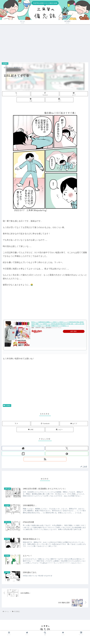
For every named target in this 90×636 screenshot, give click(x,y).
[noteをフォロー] (23, 453)
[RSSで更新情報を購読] (45, 459)
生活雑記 (8, 405)
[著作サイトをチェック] (23, 448)
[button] (59, 99)
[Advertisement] (45, 42)
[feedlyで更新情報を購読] (66, 453)
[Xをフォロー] (66, 448)
